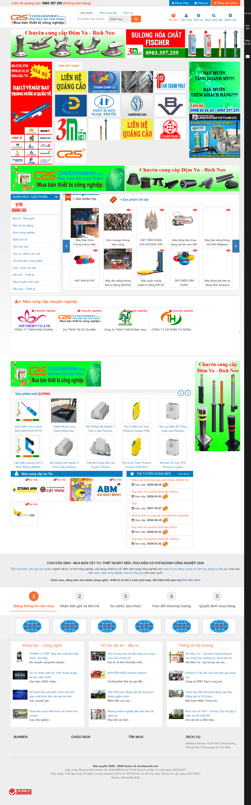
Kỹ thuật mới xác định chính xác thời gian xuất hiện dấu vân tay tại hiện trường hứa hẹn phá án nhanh (52, 694)
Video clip (230, 19)
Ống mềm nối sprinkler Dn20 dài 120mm (154, 527)
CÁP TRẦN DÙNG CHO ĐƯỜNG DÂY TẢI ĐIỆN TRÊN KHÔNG (119, 243)
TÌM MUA (136, 737)
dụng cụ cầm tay (196, 568)
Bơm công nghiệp (24, 232)
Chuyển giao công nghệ (27, 260)
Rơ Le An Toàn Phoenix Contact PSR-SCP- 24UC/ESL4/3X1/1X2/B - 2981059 (136, 465)
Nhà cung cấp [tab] (108, 12)
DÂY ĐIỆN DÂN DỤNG (152, 282)
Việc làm (173, 19)
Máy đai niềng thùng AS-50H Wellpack (185, 242)
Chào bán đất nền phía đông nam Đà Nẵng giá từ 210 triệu (209, 694)
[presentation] (66, 246)
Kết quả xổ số (139, 783)
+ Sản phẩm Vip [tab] (84, 199)
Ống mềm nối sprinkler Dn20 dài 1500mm (155, 491)
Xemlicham (122, 783)
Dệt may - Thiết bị (24, 288)
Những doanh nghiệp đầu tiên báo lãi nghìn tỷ (130, 713)
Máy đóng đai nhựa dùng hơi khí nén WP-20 (152, 243)
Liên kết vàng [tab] (68, 65)
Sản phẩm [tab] (86, 12)
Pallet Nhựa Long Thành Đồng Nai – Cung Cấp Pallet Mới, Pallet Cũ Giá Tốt (64, 429)
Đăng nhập (182, 3)
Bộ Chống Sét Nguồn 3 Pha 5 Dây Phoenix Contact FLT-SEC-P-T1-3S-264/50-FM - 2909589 (64, 465)
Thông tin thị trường (196, 645)
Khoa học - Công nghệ (42, 645)
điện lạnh (94, 572)
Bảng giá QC (247, 42)
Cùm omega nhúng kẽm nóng (86, 242)
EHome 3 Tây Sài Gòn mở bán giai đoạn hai (211, 675)
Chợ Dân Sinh (191, 580)
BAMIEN (21, 737)
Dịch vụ (198, 19)
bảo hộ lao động (174, 568)
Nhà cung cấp (213, 19)
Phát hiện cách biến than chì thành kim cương (53, 713)
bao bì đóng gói (134, 572)
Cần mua (186, 19)
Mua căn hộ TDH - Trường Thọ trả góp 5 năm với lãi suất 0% (211, 713)
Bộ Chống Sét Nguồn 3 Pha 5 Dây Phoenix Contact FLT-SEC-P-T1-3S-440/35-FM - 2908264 (100, 429)
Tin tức (247, 13)
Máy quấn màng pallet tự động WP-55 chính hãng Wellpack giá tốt (119, 283)
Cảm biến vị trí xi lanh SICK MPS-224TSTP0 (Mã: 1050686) (28, 429)
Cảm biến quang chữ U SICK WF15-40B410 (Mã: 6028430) (28, 465)
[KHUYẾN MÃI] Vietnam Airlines (126, 672)
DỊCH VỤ (193, 737)
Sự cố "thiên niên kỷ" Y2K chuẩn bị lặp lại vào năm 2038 (53, 675)
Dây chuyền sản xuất (26, 281)
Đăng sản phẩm (227, 3)
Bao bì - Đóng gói (24, 218)
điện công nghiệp (112, 572)
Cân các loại (20, 246)
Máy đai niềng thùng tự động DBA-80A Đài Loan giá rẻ (219, 283)
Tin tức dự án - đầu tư (120, 645)
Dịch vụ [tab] (128, 12)
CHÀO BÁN (80, 737)
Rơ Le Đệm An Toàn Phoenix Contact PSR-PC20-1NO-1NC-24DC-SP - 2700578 (136, 429)
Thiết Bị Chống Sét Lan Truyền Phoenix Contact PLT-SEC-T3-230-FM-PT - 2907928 (100, 465)
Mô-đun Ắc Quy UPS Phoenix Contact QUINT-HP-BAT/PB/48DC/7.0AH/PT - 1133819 (173, 465)
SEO (134, 503)
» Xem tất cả (183, 474)
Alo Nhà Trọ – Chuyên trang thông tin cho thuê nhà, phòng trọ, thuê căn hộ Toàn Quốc (209, 656)
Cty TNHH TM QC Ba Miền (79, 329)
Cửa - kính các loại (24, 267)
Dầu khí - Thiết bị (23, 274)
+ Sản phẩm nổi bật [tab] (132, 199)
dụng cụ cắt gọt (217, 568)
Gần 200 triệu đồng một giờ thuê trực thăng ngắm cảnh (130, 694)
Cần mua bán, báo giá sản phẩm (31, 568)
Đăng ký (203, 3)
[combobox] (130, 19)
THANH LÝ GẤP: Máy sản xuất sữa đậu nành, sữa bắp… (54, 656)
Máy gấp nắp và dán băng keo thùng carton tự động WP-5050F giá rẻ (219, 243)
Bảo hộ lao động (23, 225)
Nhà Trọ (108, 783)
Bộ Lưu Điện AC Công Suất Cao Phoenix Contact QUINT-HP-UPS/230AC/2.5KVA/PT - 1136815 (173, 429)
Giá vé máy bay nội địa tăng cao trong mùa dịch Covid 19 (131, 656)
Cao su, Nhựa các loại (26, 253)
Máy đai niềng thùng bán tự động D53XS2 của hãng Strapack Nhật (86, 283)
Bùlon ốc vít (20, 239)
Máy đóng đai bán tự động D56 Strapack (186, 282)
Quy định (248, 27)
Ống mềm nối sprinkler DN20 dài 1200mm (155, 539)
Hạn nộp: (140, 484)
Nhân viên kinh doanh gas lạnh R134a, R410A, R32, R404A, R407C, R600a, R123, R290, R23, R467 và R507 (162, 480)
